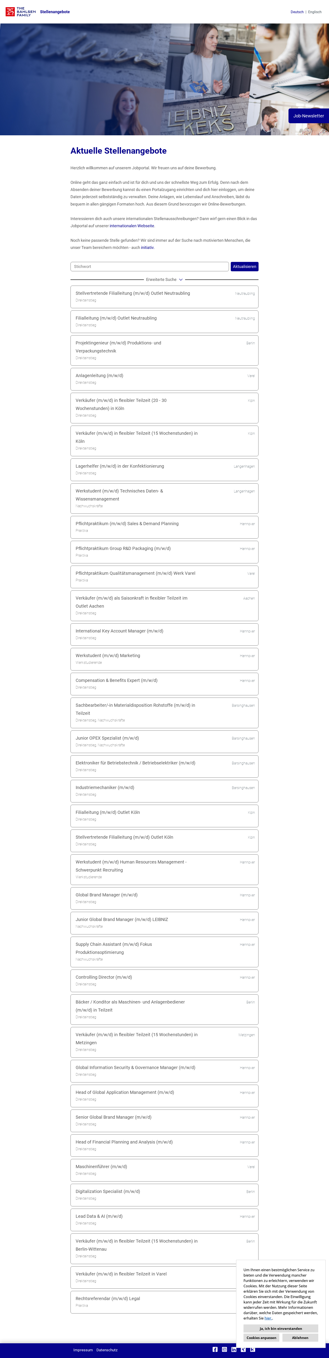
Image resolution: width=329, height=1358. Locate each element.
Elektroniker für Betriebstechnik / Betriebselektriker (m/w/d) (135, 763)
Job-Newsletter (308, 116)
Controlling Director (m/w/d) (104, 977)
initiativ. (148, 247)
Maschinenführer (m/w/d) (101, 1166)
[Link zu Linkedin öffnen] (233, 1349)
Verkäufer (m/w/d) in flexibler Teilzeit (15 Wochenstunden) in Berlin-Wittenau (137, 1245)
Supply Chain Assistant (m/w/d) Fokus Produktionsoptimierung (114, 948)
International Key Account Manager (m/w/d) (119, 631)
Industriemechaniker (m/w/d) (105, 787)
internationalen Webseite (132, 225)
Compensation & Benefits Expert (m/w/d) (117, 680)
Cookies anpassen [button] (261, 1337)
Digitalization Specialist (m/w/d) (108, 1191)
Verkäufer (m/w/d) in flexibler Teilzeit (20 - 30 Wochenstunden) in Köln (121, 404)
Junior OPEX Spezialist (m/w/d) (107, 738)
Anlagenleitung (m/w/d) (99, 375)
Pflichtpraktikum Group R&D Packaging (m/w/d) (123, 548)
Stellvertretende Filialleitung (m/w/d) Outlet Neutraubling (133, 293)
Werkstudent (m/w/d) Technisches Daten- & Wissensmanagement (119, 495)
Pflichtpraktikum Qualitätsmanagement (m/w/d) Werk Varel (135, 573)
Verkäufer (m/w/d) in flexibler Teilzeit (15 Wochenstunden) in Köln (137, 437)
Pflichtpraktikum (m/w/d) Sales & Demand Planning (127, 523)
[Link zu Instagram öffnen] (224, 1349)
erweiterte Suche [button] (161, 279)
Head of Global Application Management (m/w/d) (125, 1092)
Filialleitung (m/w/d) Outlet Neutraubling (116, 318)
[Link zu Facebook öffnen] (215, 1349)
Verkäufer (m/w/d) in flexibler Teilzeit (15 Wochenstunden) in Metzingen (137, 1038)
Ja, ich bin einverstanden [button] (281, 1328)
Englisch (315, 12)
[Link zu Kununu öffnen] (252, 1349)
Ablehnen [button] (300, 1337)
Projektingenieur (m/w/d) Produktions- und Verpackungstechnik (118, 347)
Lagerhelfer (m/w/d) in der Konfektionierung (120, 466)
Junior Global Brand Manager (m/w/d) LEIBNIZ (122, 919)
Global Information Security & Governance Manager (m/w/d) (135, 1067)
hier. (268, 1318)
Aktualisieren (244, 266)
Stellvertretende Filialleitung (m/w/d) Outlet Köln (124, 837)
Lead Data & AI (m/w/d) (99, 1216)
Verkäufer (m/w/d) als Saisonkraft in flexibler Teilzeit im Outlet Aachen (132, 602)
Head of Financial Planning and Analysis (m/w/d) (124, 1142)
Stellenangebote (55, 11)
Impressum (83, 1350)
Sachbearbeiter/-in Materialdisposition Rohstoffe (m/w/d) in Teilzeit (135, 709)
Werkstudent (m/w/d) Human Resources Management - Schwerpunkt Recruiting (131, 866)
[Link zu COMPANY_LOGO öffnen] (21, 11)
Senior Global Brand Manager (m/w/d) (114, 1117)
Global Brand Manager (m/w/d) (107, 895)
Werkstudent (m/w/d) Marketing (108, 655)
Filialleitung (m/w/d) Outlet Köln (108, 812)
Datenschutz (107, 1350)
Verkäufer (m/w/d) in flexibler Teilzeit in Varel (121, 1274)
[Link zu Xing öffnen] (243, 1349)
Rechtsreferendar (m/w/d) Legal (108, 1298)
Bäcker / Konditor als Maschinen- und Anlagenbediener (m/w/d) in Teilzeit (130, 1006)
